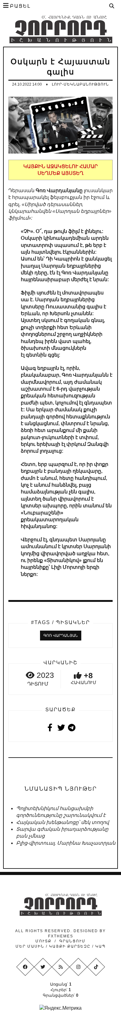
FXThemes (60, 936)
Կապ (100, 946)
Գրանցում (72, 941)
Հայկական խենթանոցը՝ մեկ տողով (62, 822)
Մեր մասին (31, 946)
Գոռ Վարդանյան (60, 635)
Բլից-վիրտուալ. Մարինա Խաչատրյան (65, 843)
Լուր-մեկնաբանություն (80, 84)
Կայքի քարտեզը (69, 946)
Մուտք (43, 941)
